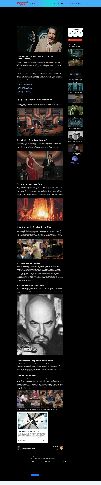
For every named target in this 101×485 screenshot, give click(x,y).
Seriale (61, 3)
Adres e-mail (47, 461)
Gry (55, 3)
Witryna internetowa (62, 461)
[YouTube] (36, 3)
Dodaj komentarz (35, 464)
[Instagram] (34, 3)
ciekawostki (74, 3)
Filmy (58, 3)
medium (31, 66)
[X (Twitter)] (32, 3)
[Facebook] (30, 3)
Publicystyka (68, 3)
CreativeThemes (41, 483)
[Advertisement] (50, 15)
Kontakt (80, 3)
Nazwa (33, 461)
